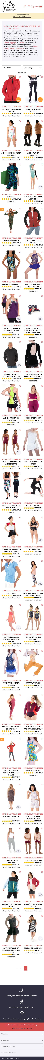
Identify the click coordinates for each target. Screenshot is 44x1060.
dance (12, 49)
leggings (13, 43)
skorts (22, 43)
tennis (35, 47)
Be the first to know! (9, 1053)
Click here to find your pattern (22, 1028)
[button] (7, 113)
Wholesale (5, 1040)
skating (6, 49)
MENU (39, 7)
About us (4, 1034)
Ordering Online (8, 1046)
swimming (20, 49)
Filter (9, 68)
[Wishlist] (29, 6)
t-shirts (6, 43)
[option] (22, 16)
